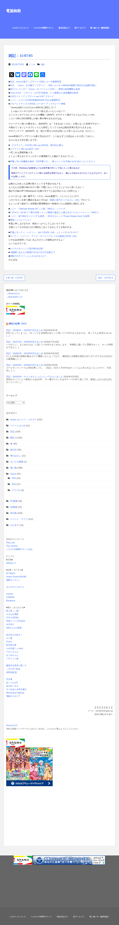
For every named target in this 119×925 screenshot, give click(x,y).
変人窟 (9, 611)
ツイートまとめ (17, 425)
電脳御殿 (13, 11)
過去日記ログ (64, 28)
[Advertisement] (25, 821)
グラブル (16, 490)
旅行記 (13, 449)
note (20, 648)
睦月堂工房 (11, 645)
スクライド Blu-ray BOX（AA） (25, 149)
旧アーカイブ (80, 28)
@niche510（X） (16, 297)
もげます (14, 525)
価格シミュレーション (20, 220)
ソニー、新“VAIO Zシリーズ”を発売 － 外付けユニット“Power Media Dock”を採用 (49, 216)
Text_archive (12, 546)
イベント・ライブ (19, 519)
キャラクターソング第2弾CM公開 (26, 248)
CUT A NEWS (12, 617)
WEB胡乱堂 (11, 672)
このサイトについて (20, 28)
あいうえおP (12, 682)
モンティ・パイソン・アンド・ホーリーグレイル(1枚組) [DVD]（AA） (44, 236)
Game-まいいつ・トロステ (23, 419)
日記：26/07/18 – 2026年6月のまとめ (24, 342)
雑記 (43, 64)
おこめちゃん (12, 655)
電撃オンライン (13, 580)
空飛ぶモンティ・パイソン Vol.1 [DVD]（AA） (33, 232)
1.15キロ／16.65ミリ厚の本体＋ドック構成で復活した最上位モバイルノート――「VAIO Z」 (55, 212)
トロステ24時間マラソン (43, 28)
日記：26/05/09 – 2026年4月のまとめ (24, 365)
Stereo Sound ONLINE (16, 576)
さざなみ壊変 (12, 614)
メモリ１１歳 (12, 658)
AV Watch (10, 573)
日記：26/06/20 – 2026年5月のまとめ (24, 353)
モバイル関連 (16, 461)
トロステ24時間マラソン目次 (19, 549)
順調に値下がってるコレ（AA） (65, 200)
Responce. (11, 600)
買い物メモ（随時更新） (100, 28)
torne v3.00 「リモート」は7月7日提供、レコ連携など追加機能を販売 (44, 93)
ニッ (60, 232)
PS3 (14, 484)
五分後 (9, 679)
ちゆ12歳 (10, 648)
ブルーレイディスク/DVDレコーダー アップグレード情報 (37, 103)
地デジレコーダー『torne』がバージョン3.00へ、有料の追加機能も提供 (45, 89)
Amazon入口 (14, 293)
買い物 (13, 468)
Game (13, 474)
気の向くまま (12, 686)
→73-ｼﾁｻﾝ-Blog (13, 669)
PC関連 (14, 501)
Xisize (9, 641)
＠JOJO (9, 624)
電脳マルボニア (13, 696)
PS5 (14, 478)
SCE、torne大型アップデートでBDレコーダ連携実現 (35, 81)
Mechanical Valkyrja (15, 693)
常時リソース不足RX (15, 621)
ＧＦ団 (9, 638)
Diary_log (10, 542)
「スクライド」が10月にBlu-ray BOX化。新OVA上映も (36, 145)
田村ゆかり (11, 563)
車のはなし (15, 455)
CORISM (10, 597)
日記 (12, 431)
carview (9, 594)
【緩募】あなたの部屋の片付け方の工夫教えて (32, 252)
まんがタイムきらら (15, 587)
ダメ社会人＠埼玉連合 (16, 689)
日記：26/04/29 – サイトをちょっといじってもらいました (34, 376)
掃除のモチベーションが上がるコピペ (28, 256)
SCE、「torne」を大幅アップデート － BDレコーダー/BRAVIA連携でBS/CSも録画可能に (53, 85)
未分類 (13, 513)
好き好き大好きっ (14, 635)
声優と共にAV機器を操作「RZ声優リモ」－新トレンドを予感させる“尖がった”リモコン (52, 161)
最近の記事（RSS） (18, 323)
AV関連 (13, 507)
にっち (32, 64)
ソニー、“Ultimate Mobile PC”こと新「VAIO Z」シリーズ (37, 208)
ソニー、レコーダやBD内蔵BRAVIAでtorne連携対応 (35, 100)
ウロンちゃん (12, 652)
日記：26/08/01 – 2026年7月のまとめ (24, 330)
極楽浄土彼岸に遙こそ (16, 665)
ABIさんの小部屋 (14, 628)
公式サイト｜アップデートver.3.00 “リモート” (32, 96)
